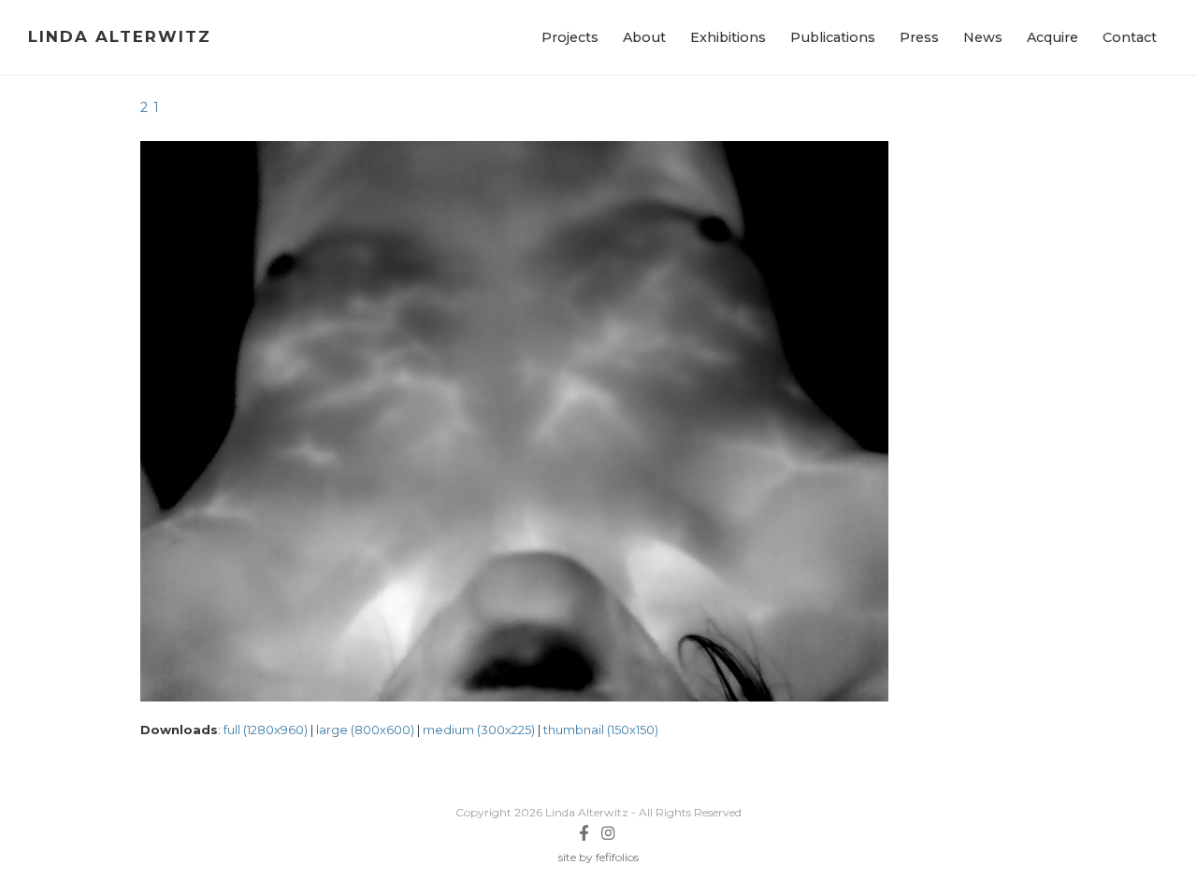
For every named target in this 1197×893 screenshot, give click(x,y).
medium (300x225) (479, 729)
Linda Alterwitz (119, 36)
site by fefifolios (598, 857)
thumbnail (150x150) (600, 729)
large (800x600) (365, 729)
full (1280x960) (266, 729)
